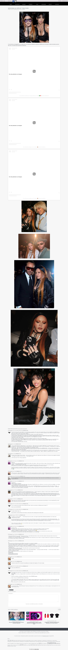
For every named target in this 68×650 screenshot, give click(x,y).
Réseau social (2, 0)
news (11, 4)
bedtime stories (30, 640)
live (30, 643)
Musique (24, 4)
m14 (42, 643)
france (48, 641)
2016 (18, 640)
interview (20, 643)
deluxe (39, 641)
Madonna (58, 643)
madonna (51, 643)
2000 (12, 640)
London (37, 643)
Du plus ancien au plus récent (22, 428)
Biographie (17, 4)
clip (33, 640)
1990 (10, 640)
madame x (45, 643)
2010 (14, 640)
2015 (16, 640)
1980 (8, 640)
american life (23, 640)
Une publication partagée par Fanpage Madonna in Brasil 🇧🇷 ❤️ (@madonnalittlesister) (34, 95)
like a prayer (24, 643)
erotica (42, 641)
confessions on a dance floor (52, 640)
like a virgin (28, 643)
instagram (17, 643)
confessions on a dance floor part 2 (13, 641)
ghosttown (51, 641)
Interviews (44, 4)
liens (37, 4)
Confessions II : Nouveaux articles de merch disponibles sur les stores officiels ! (52, 622)
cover (36, 641)
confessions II (44, 640)
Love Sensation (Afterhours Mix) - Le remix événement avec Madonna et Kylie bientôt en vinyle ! (34, 623)
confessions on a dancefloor (24, 641)
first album (45, 641)
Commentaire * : (10, 593)
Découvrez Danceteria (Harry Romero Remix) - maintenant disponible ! (16, 622)
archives (57, 4)
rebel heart (32, 645)
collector (36, 640)
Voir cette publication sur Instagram (15, 74)
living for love (34, 643)
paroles (22, 645)
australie (27, 640)
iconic (15, 643)
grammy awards (55, 641)
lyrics (40, 643)
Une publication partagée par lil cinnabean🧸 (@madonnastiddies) (34, 198)
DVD (40, 641)
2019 (20, 640)
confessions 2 (39, 640)
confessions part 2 (32, 641)
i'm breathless (12, 643)
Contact (50, 4)
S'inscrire (59, 0)
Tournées (30, 4)
